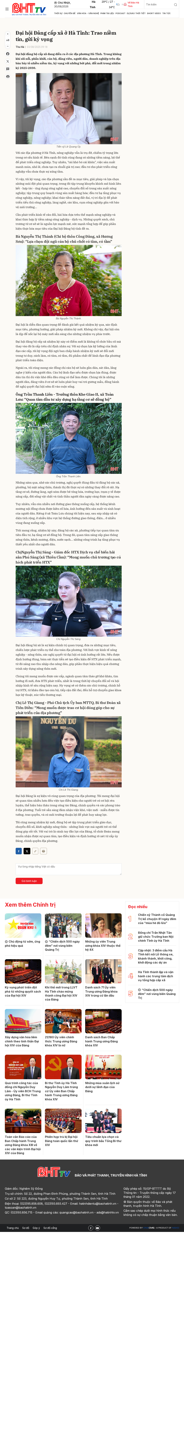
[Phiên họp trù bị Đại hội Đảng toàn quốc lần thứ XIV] (63, 1121)
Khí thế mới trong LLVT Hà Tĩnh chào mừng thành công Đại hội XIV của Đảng (61, 993)
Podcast (120, 13)
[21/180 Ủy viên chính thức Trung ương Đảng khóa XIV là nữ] (63, 1021)
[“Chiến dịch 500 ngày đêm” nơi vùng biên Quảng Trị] (63, 925)
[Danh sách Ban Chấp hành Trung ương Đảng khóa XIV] (103, 1021)
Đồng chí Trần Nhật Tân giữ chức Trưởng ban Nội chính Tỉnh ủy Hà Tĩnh (155, 937)
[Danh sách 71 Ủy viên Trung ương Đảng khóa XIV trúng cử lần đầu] (103, 971)
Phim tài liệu (107, 13)
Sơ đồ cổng (50, 1227)
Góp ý (36, 1227)
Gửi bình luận (29, 880)
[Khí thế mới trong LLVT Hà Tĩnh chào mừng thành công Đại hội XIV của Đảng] (63, 971)
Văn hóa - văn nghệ (88, 13)
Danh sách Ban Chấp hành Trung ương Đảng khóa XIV (101, 1041)
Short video (154, 13)
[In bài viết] (8, 76)
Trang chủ (13, 1227)
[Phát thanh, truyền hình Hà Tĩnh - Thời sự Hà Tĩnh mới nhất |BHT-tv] (29, 8)
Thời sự (58, 13)
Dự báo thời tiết (136, 13)
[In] (43, 851)
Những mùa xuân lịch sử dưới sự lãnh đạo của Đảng (102, 1087)
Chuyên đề (69, 13)
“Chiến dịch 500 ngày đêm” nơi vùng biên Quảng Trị (62, 945)
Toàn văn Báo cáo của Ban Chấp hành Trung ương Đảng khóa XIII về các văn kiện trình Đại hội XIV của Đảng (23, 1145)
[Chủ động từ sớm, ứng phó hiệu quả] (23, 925)
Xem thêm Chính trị (30, 904)
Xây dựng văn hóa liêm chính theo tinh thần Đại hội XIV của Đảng (22, 1041)
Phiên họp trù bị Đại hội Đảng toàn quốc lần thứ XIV (61, 1141)
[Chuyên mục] (7, 9)
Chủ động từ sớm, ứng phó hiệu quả (22, 943)
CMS (148, 1228)
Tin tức (166, 13)
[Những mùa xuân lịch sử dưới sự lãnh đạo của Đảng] (103, 1067)
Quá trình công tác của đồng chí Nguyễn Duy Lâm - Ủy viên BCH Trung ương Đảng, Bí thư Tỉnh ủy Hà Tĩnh (23, 1091)
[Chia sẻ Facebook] (8, 54)
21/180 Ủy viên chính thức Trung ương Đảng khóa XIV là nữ (61, 1041)
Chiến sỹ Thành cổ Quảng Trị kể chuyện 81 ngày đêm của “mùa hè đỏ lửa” (157, 919)
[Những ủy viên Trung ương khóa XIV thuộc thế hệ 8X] (103, 925)
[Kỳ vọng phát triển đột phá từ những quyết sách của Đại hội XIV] (23, 971)
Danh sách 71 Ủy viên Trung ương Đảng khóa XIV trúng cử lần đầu (101, 991)
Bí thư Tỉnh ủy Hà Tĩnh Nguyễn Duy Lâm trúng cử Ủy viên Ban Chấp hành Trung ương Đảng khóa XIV (61, 1091)
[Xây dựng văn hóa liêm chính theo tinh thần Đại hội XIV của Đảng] (23, 1021)
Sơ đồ (25, 1227)
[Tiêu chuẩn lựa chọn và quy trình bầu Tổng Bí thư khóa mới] (103, 1121)
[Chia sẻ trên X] (8, 61)
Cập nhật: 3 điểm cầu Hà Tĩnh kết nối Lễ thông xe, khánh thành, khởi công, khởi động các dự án (155, 956)
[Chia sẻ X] (27, 851)
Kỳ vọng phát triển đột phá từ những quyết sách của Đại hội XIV (23, 991)
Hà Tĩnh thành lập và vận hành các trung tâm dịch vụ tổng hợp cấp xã (155, 976)
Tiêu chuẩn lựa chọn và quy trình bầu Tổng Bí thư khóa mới (103, 1141)
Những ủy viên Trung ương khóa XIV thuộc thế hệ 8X (103, 945)
